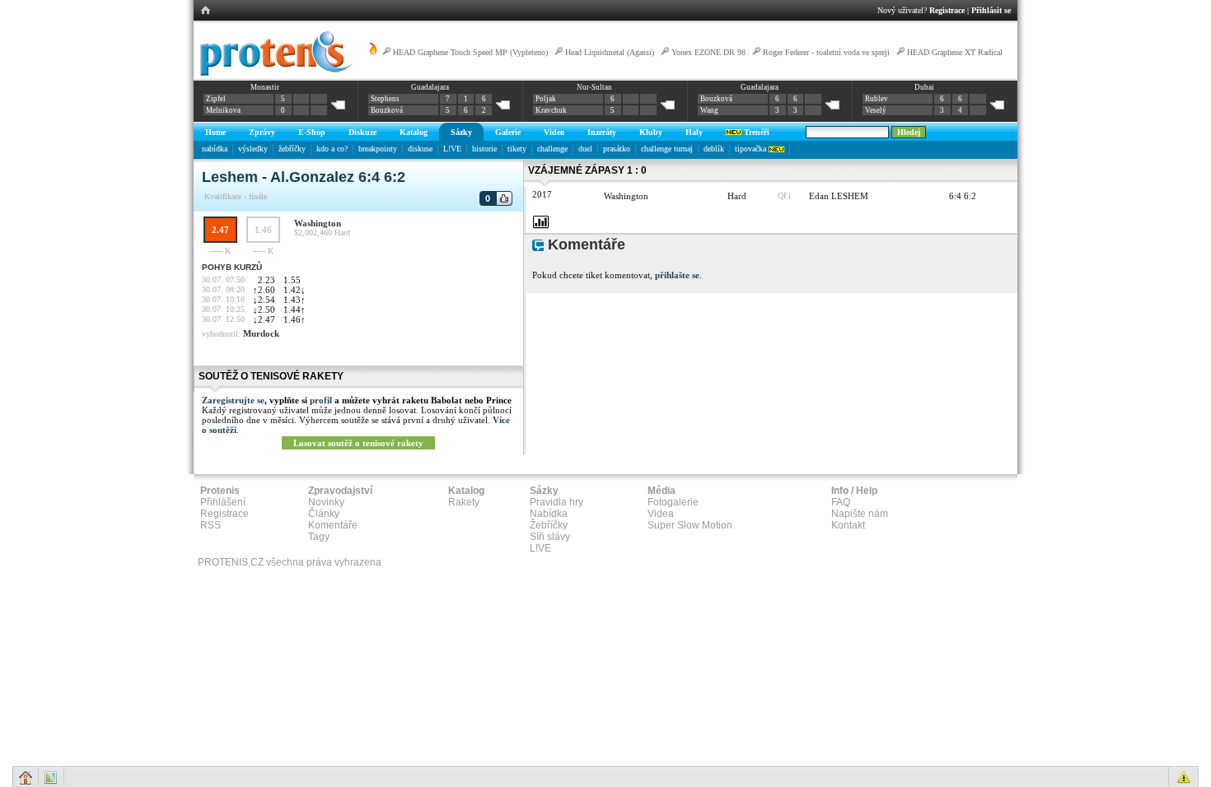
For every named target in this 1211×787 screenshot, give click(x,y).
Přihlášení (222, 502)
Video (554, 132)
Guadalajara (430, 87)
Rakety (463, 502)
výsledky (253, 148)
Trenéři (755, 132)
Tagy (319, 537)
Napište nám (859, 513)
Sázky (461, 132)
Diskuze (362, 132)
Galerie (508, 132)
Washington (317, 223)
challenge (552, 148)
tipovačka (752, 148)
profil (321, 400)
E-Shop (311, 132)
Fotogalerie (673, 502)
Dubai (924, 87)
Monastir (264, 87)
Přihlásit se (991, 10)
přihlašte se (677, 275)
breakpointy (377, 148)
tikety (516, 148)
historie (484, 148)
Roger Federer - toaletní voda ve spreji (826, 52)
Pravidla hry (556, 502)
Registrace (947, 10)
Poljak (545, 99)
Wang (709, 110)
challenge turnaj (667, 148)
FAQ (840, 502)
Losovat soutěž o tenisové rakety (358, 443)
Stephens (385, 99)
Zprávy (262, 132)
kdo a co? (332, 148)
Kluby (650, 132)
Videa (661, 513)
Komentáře (333, 525)
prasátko (616, 148)
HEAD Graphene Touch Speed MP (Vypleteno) (470, 52)
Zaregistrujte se (233, 400)
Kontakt (848, 525)
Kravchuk (551, 110)
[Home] (273, 73)
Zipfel (216, 99)
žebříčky (292, 148)
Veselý (875, 110)
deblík (714, 148)
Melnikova (223, 110)
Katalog (414, 132)
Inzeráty (601, 132)
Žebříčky (549, 525)
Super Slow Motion (690, 525)
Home (215, 132)
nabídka (214, 148)
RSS (210, 525)
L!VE (452, 148)
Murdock (261, 333)
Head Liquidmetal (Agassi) (609, 52)
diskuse (420, 148)
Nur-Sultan (594, 87)
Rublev (876, 99)
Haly (694, 132)
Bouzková (387, 110)
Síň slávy (550, 537)
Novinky (326, 502)
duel (585, 148)
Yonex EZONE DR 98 (708, 52)
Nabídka (549, 513)
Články (323, 513)
